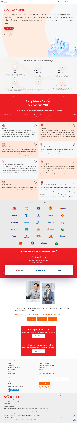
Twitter (9, 381)
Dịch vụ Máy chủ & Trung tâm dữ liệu (47, 365)
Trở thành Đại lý (11, 365)
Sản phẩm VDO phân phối (44, 363)
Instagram (10, 379)
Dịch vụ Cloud (42, 367)
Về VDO (9, 363)
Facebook (10, 376)
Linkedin (9, 383)
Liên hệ (9, 371)
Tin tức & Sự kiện (11, 369)
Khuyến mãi (41, 369)
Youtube (9, 378)
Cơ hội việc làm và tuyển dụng (14, 367)
